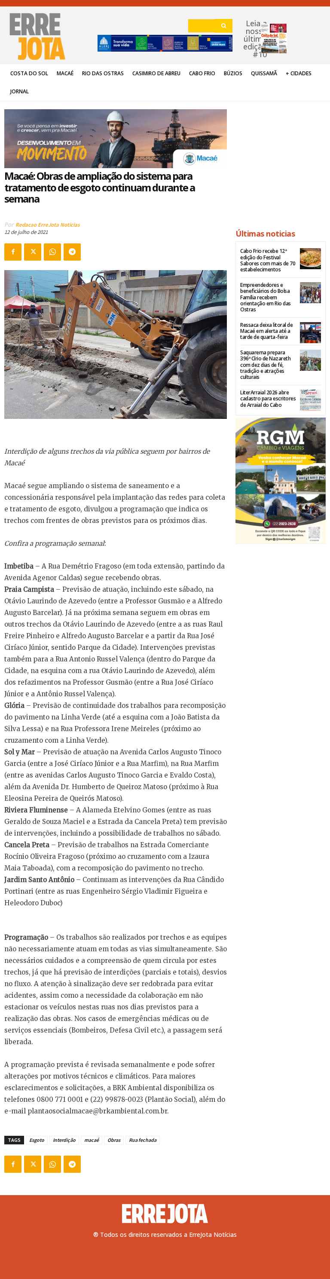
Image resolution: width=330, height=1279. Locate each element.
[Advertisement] (281, 161)
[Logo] (165, 1214)
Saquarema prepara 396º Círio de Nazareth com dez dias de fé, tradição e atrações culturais (265, 365)
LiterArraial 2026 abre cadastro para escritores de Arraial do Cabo (268, 399)
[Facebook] (12, 252)
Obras (113, 1140)
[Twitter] (32, 252)
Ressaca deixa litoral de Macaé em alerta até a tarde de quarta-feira (266, 331)
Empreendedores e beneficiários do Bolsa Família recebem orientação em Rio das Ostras (265, 297)
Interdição (64, 1140)
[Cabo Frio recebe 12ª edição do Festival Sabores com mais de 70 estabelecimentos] (310, 258)
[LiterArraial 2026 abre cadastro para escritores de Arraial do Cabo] (310, 400)
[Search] (223, 26)
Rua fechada (142, 1140)
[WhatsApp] (52, 252)
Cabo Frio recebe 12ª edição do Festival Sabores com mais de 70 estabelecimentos (267, 260)
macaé (91, 1140)
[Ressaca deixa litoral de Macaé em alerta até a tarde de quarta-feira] (310, 332)
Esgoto (36, 1140)
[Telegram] (72, 252)
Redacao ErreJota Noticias (47, 224)
